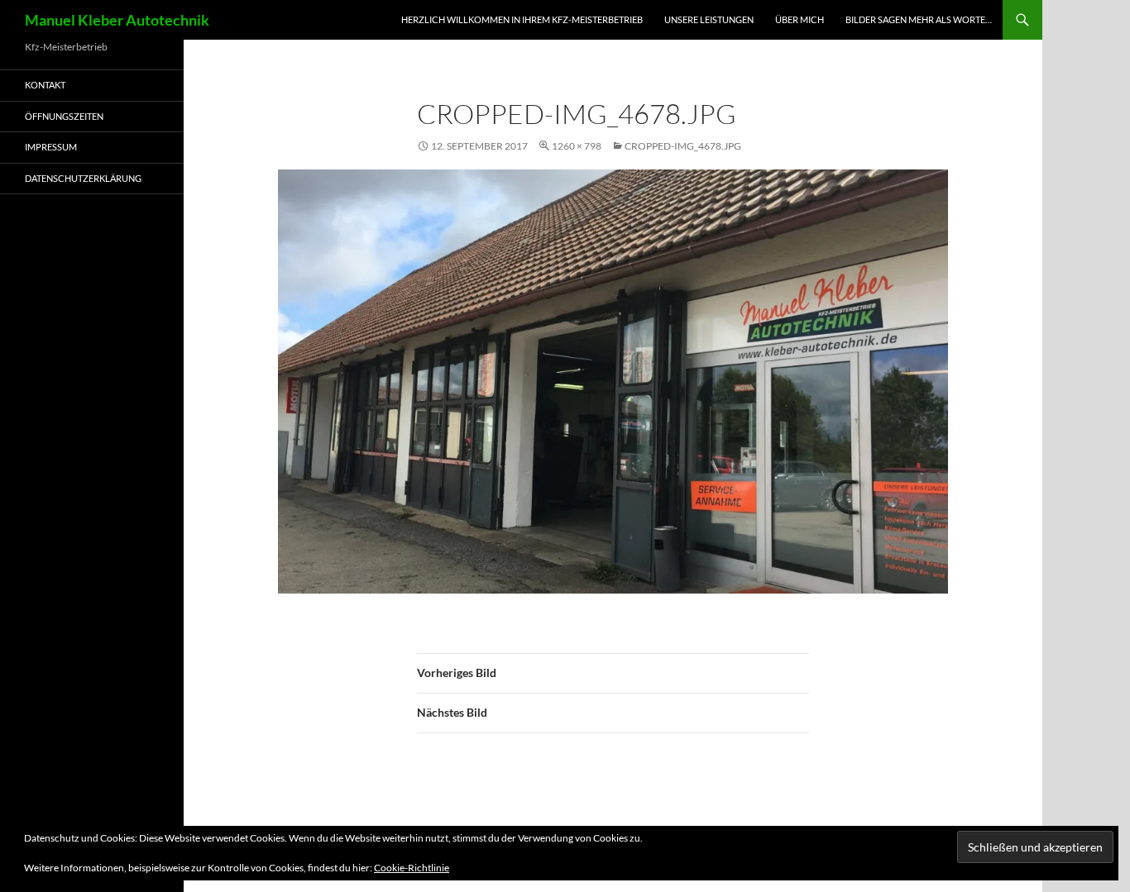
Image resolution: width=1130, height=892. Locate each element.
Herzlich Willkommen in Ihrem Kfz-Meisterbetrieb (522, 19)
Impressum (51, 146)
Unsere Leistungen (709, 19)
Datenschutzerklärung (83, 178)
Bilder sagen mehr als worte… (918, 19)
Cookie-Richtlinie (411, 867)
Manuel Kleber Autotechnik (117, 20)
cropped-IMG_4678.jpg (683, 146)
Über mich (799, 19)
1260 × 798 (576, 146)
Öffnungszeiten (64, 116)
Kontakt (45, 84)
